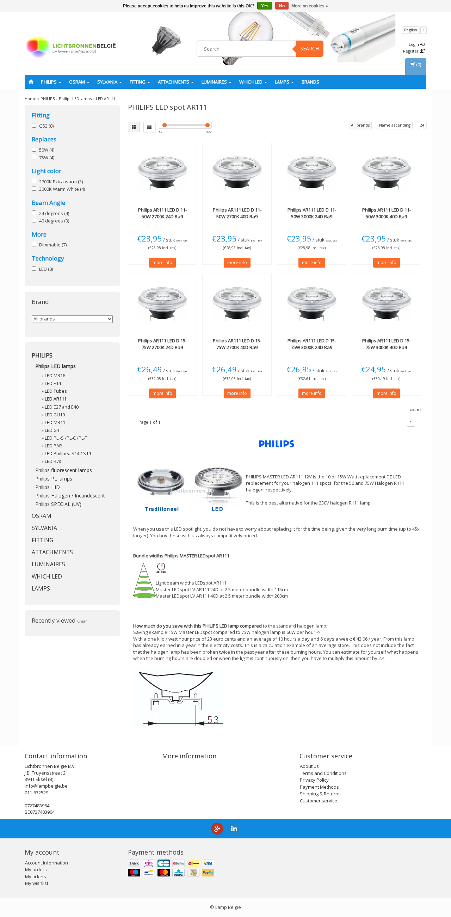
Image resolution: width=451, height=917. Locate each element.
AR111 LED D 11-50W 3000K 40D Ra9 (386, 213)
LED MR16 (55, 376)
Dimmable (53, 245)
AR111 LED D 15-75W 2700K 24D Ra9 (162, 343)
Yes (264, 6)
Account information (46, 863)
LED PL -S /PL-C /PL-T (66, 438)
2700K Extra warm (61, 181)
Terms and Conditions (323, 773)
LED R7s (53, 461)
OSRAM (77, 82)
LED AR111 (105, 98)
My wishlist (36, 883)
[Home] (31, 82)
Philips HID (47, 487)
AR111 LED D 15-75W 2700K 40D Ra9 (237, 343)
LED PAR (53, 446)
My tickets (35, 876)
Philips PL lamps (53, 478)
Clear (82, 621)
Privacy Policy (314, 780)
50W (46, 150)
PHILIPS (49, 82)
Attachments (174, 82)
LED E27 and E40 (62, 407)
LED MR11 (55, 423)
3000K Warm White (62, 189)
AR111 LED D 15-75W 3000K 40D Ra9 (386, 343)
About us (309, 766)
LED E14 (53, 383)
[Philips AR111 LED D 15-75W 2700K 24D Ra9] (162, 303)
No (282, 6)
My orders (36, 869)
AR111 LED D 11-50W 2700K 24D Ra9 (162, 213)
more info (162, 262)
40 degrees (54, 221)
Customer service (318, 800)
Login (414, 44)
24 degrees (54, 213)
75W (46, 157)
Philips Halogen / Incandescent (70, 495)
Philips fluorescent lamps (63, 470)
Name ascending (394, 125)
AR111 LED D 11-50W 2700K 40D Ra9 (237, 213)
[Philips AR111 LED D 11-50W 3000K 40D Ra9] (386, 173)
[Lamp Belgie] (71, 47)
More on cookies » (309, 6)
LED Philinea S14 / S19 (68, 454)
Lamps (282, 82)
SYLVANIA (107, 82)
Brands (310, 82)
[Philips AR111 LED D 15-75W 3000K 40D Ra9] (386, 303)
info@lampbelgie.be (46, 786)
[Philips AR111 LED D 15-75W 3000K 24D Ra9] (311, 303)
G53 (46, 126)
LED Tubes (56, 391)
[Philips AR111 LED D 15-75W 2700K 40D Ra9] (237, 303)
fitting (138, 82)
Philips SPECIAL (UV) (58, 504)
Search (309, 48)
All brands (360, 125)
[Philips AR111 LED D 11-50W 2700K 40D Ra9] (237, 173)
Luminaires (215, 82)
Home (30, 98)
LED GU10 (55, 415)
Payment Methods (319, 787)
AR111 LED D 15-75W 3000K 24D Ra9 (312, 343)
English (410, 29)
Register (411, 51)
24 (422, 125)
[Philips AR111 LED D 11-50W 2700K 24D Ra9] (162, 173)
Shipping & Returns (320, 793)
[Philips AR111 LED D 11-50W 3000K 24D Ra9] (311, 173)
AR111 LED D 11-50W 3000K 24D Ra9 (312, 213)
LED (46, 269)
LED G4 (52, 430)
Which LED (251, 82)
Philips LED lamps (75, 98)
